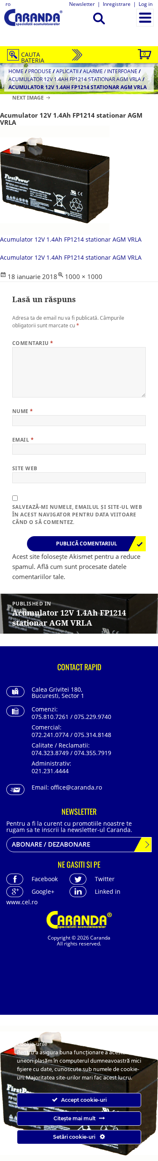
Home (16, 71)
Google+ (43, 891)
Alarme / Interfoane (110, 71)
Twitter (105, 879)
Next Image (28, 97)
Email (23, 439)
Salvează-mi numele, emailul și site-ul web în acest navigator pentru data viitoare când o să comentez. (77, 514)
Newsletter (82, 4)
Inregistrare (117, 4)
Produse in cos (144, 53)
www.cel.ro (21, 902)
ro (8, 4)
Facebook (45, 879)
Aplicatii (67, 71)
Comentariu (33, 343)
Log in (146, 4)
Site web (24, 468)
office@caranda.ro (76, 787)
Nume (22, 411)
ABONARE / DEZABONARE (51, 844)
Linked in (108, 891)
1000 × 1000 (83, 276)
